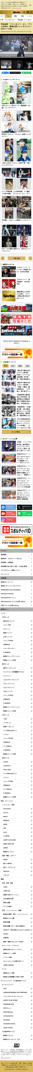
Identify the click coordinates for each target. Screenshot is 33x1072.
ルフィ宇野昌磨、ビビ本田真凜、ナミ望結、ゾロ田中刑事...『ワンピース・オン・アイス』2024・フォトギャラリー (16, 194)
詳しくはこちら (16, 8)
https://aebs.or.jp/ (6, 1057)
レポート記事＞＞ (5, 55)
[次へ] (2, 46)
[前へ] (30, 46)
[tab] (6, 366)
